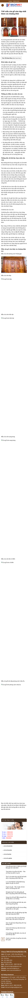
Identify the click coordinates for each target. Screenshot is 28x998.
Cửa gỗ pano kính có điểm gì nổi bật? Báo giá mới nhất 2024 (16, 867)
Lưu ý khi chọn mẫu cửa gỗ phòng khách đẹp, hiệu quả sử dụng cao (15, 918)
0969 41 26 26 (9, 985)
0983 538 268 (18, 964)
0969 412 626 (9, 964)
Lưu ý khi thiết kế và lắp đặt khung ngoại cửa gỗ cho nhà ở (15, 882)
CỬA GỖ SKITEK (7, 854)
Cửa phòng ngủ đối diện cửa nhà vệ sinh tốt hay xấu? (16, 933)
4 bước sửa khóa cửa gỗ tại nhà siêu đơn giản (16, 939)
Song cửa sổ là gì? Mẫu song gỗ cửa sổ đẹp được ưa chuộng (16, 898)
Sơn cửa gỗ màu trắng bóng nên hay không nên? (16, 923)
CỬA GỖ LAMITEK (8, 858)
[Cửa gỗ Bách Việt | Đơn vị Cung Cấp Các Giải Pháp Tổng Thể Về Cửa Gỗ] (14, 5)
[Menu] (2, 5)
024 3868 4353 (8, 960)
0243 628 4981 (8, 962)
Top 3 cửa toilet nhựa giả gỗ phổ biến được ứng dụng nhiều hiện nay (16, 877)
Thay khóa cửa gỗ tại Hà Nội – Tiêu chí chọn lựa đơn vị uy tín (15, 872)
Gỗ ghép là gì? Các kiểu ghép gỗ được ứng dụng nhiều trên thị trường (16, 892)
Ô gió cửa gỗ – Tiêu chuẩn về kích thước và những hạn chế (15, 887)
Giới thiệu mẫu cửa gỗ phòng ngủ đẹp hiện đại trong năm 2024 (16, 913)
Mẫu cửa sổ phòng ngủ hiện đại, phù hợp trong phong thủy (16, 903)
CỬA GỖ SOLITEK (8, 850)
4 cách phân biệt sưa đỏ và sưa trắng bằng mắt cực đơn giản (16, 908)
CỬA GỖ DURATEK (8, 846)
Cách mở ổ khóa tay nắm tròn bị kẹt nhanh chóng (15, 928)
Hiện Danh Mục (17, 58)
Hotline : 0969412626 (14, 1)
